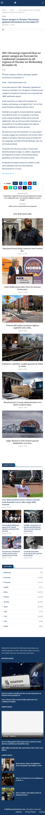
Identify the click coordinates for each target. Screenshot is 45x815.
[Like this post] (16, 183)
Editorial (19, 812)
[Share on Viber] (20, 187)
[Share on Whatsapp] (10, 187)
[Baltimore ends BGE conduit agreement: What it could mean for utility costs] (22, 347)
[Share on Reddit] (6, 187)
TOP (23, 616)
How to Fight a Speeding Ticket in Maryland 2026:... (28, 794)
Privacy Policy (30, 812)
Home (4, 10)
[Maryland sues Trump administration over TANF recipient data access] (22, 385)
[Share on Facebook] (20, 183)
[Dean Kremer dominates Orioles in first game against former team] (11, 542)
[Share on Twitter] (25, 183)
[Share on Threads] (25, 187)
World (23, 626)
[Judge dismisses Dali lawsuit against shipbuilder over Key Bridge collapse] (22, 424)
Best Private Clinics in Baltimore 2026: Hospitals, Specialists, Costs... (29, 765)
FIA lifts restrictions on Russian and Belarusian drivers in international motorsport (32, 528)
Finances (23, 582)
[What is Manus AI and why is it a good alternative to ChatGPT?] (22, 676)
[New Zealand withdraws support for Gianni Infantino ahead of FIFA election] (11, 516)
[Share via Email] (30, 187)
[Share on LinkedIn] (34, 183)
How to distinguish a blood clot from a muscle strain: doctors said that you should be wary (21, 743)
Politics (12, 10)
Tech (23, 612)
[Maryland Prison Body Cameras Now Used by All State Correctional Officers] (22, 232)
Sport (23, 607)
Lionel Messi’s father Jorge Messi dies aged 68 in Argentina (33, 553)
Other (23, 592)
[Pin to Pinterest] (30, 183)
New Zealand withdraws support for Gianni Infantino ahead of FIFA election (10, 528)
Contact (42, 812)
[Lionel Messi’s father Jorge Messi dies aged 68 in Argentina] (33, 542)
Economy (23, 578)
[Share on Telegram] (15, 187)
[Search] (43, 3)
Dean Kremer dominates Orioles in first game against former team (11, 553)
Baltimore (23, 573)
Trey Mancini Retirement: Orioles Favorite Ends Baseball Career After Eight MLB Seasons (21, 502)
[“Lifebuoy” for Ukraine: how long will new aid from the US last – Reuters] (22, 725)
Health (23, 587)
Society (23, 602)
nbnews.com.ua (8, 174)
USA (23, 621)
